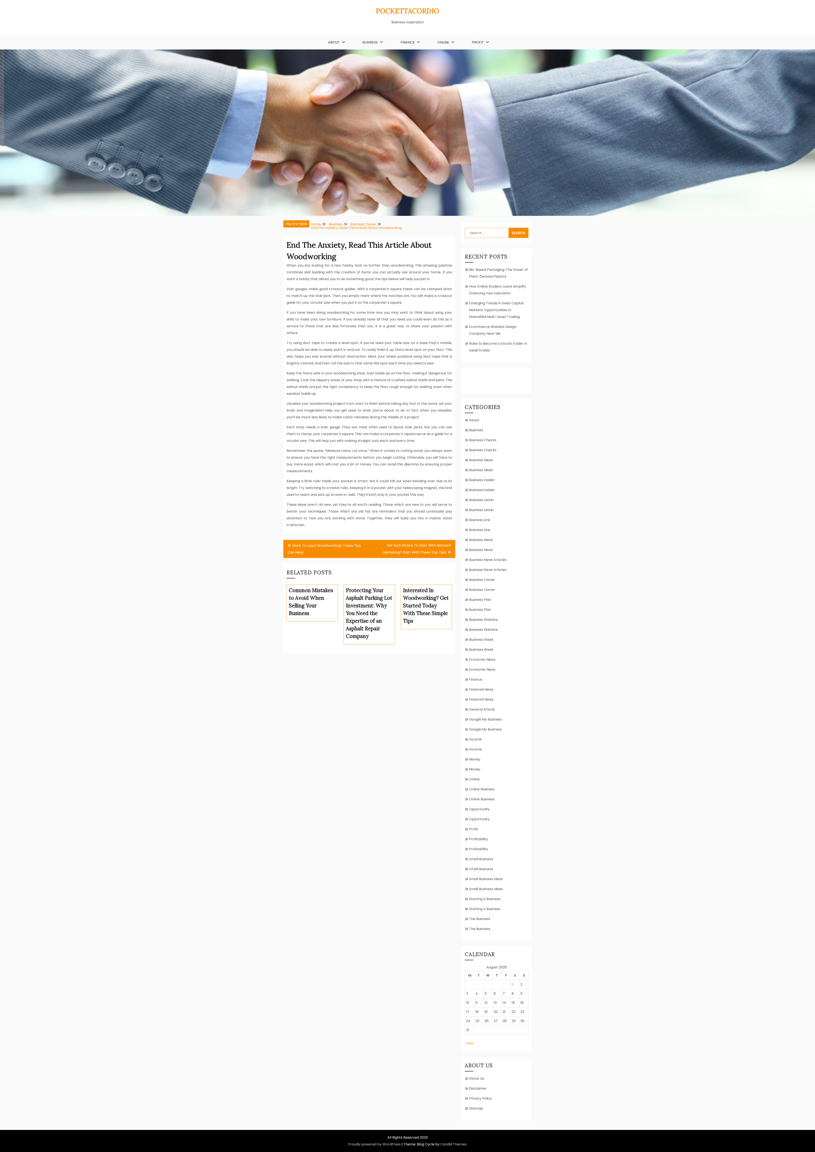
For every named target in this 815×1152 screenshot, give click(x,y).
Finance (407, 42)
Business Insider (482, 480)
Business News (481, 539)
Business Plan (480, 599)
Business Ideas (481, 460)
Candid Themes (453, 1144)
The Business (479, 918)
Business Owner (482, 579)
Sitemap (476, 1108)
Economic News (482, 659)
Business (370, 42)
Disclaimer (478, 1088)
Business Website (483, 619)
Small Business (481, 859)
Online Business (482, 789)
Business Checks (482, 440)
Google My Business (485, 719)
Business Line (479, 519)
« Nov (469, 1043)
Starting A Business (484, 898)
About (334, 42)
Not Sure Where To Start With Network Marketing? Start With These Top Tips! (417, 549)
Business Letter (481, 499)
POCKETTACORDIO (407, 11)
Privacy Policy (480, 1098)
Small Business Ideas (486, 879)
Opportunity (479, 809)
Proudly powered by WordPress (374, 1144)
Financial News (481, 689)
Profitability (478, 839)
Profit (478, 42)
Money (474, 759)
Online (443, 42)
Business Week (481, 639)
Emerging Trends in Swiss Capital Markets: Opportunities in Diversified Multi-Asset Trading (496, 310)
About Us (476, 1078)
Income (475, 739)
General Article (482, 709)
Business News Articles (487, 559)
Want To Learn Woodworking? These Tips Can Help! (324, 549)
